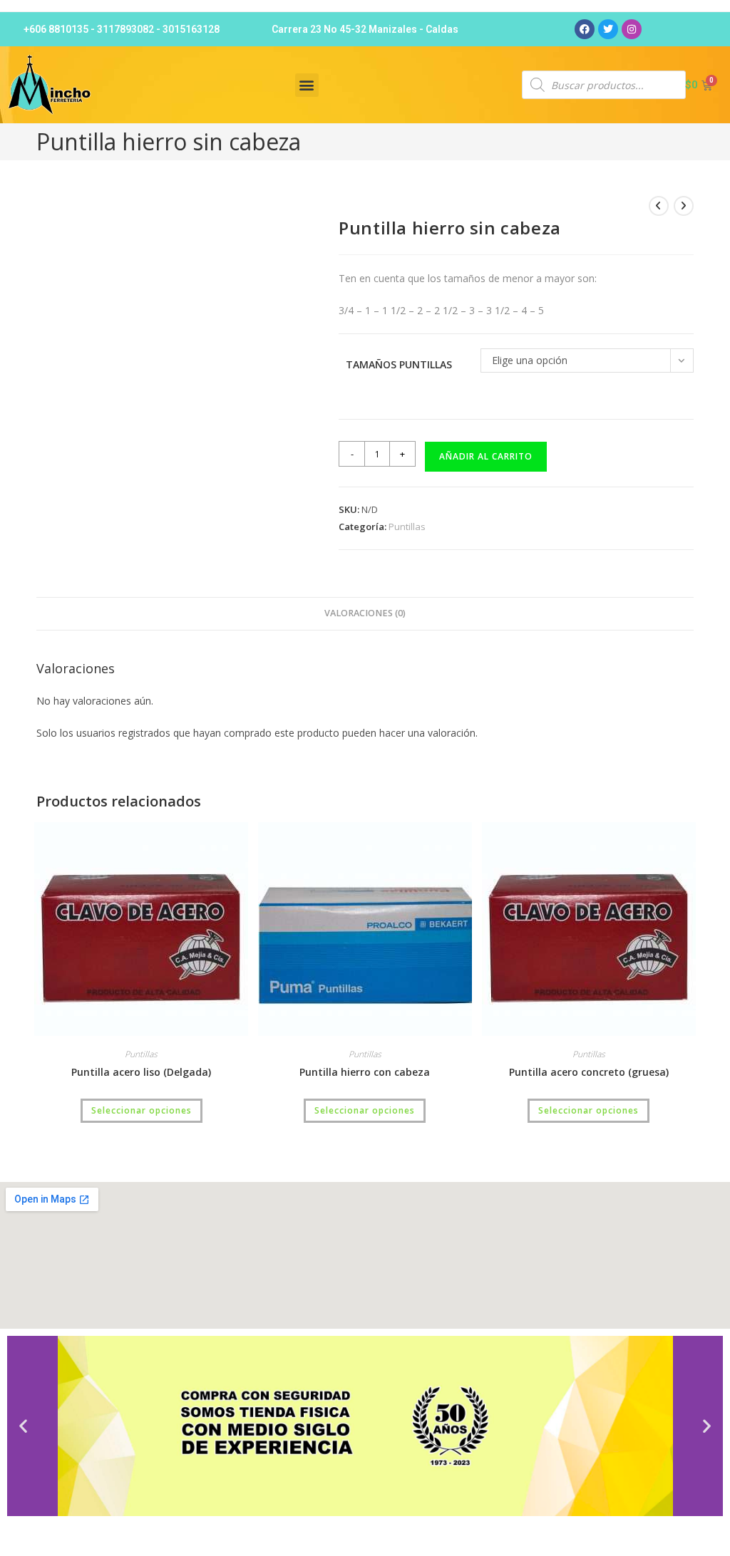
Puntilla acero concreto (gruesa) (589, 1072)
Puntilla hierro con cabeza (364, 1072)
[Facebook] (585, 29)
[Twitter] (608, 29)
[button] (307, 85)
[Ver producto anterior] (659, 206)
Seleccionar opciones (141, 1110)
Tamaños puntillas (399, 364)
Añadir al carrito (486, 456)
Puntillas (407, 526)
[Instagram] (632, 29)
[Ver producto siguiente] (684, 206)
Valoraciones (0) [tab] (365, 613)
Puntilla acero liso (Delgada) (141, 1072)
